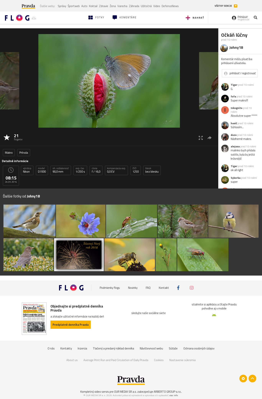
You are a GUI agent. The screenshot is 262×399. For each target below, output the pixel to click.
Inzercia (82, 348)
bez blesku (152, 170)
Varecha (122, 6)
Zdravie (103, 6)
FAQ (148, 288)
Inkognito (236, 108)
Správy (62, 6)
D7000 (42, 170)
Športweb (74, 6)
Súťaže (173, 348)
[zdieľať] (210, 138)
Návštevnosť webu (151, 348)
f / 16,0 (96, 170)
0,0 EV (116, 170)
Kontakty (66, 348)
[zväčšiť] (201, 138)
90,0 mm (61, 170)
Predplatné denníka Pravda (71, 324)
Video (156, 6)
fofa (233, 96)
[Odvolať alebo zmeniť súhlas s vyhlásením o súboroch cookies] (243, 378)
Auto (84, 6)
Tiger (234, 85)
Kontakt (164, 288)
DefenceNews (170, 6)
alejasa (235, 146)
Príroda (23, 152)
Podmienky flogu (110, 288)
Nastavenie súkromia (182, 360)
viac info (173, 395)
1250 (136, 170)
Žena (113, 6)
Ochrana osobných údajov (198, 348)
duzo (234, 135)
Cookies (159, 360)
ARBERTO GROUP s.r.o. (167, 391)
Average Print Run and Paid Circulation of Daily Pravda (115, 360)
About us (72, 360)
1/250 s (80, 170)
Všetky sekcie (223, 6)
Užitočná (146, 6)
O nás (51, 348)
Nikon (27, 170)
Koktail (93, 6)
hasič (234, 123)
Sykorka (236, 178)
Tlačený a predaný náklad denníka (113, 348)
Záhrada (134, 6)
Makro (9, 152)
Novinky (133, 288)
